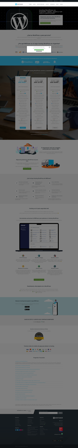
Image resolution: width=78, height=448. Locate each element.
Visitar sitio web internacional (39, 49)
